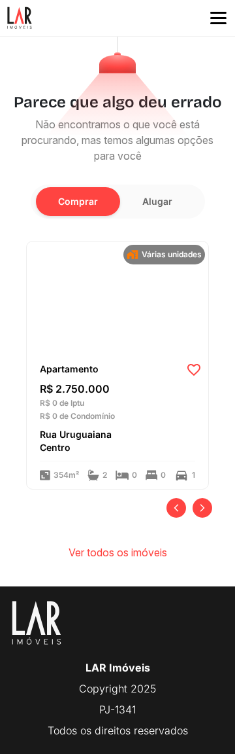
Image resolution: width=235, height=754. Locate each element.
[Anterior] (176, 508)
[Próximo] (202, 508)
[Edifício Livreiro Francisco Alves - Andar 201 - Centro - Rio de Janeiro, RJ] (117, 297)
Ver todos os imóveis (118, 552)
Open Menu (218, 18)
